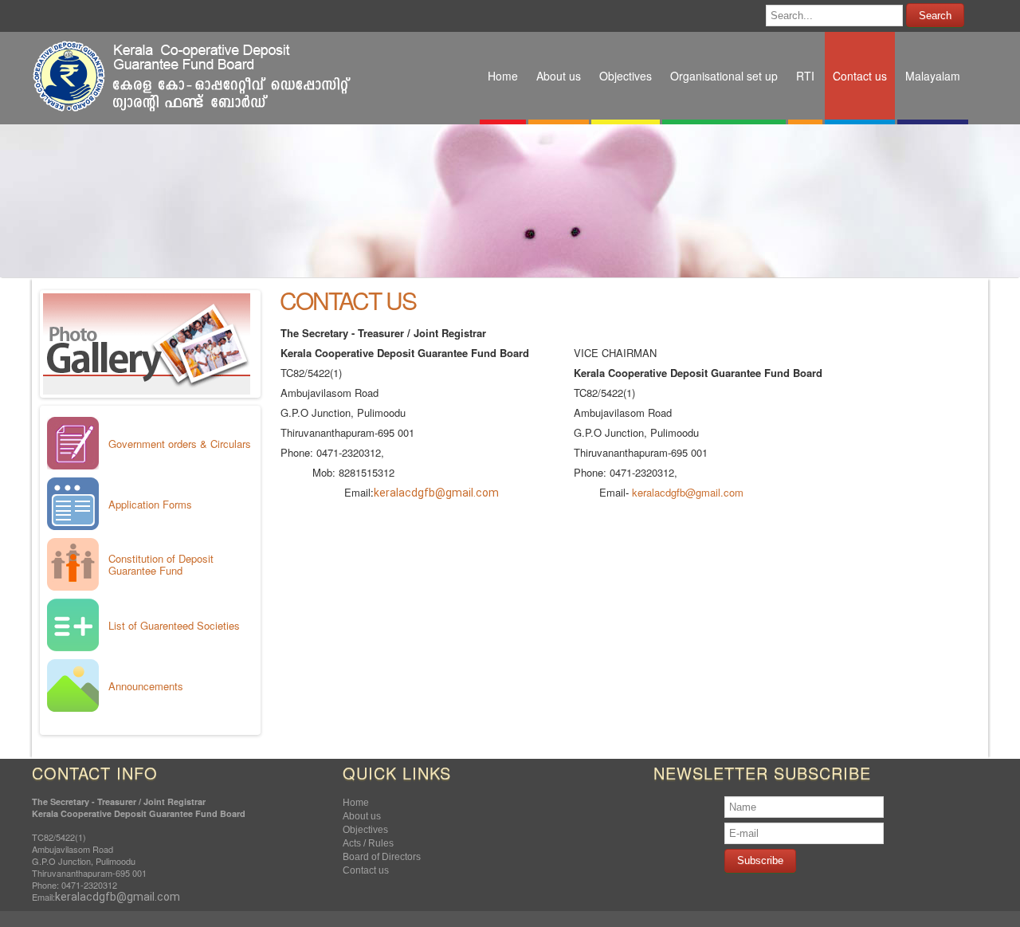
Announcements (145, 685)
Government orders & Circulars (179, 443)
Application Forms (150, 504)
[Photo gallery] (147, 390)
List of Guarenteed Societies (174, 625)
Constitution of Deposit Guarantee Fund (161, 564)
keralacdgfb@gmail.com (436, 492)
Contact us (348, 300)
